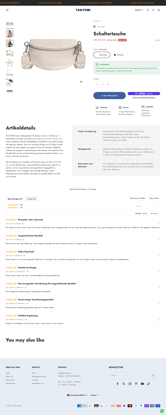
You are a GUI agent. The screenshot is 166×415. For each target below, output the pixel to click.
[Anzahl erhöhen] (108, 84)
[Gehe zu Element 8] (10, 92)
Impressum (10, 380)
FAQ (33, 373)
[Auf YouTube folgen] (142, 383)
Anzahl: (96, 79)
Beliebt (145, 213)
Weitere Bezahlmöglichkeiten (144, 97)
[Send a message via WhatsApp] (162, 411)
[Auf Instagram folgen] (130, 383)
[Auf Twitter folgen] (123, 383)
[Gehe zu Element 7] (10, 82)
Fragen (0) (31, 199)
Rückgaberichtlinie (39, 376)
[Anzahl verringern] (96, 84)
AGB (7, 373)
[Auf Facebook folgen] (117, 383)
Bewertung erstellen (137, 198)
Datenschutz (10, 383)
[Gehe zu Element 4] (10, 53)
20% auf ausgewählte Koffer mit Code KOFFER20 (89, 3)
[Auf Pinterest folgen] (136, 383)
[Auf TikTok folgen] (148, 383)
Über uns (9, 376)
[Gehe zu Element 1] (10, 24)
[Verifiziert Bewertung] (23, 224)
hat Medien (154, 213)
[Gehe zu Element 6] (10, 73)
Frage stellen (154, 198)
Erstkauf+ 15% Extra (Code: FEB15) (44, 3)
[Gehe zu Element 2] (10, 34)
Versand (35, 380)
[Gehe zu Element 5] (10, 63)
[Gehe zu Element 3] (10, 43)
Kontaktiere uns (38, 383)
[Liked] (159, 223)
